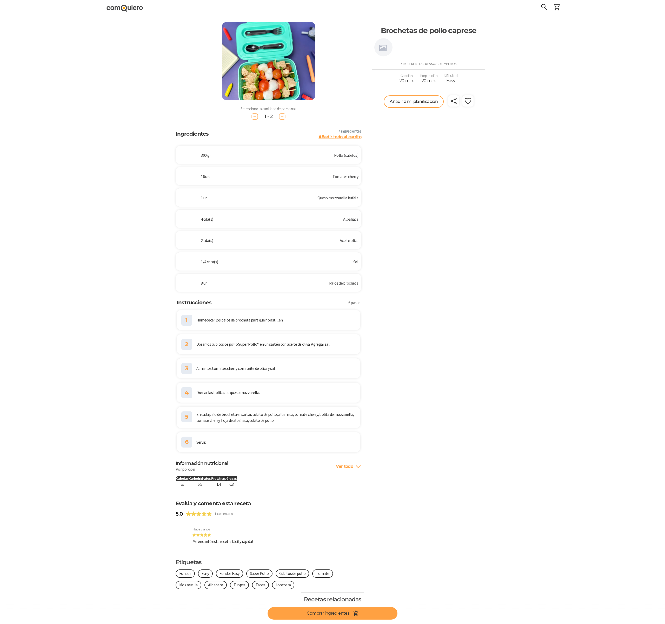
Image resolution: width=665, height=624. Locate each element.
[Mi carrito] (556, 7)
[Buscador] (544, 7)
